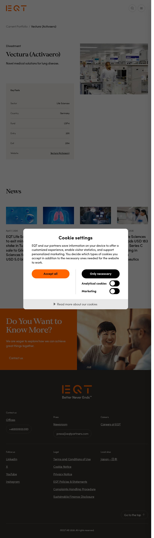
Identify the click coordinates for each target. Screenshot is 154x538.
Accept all (50, 273)
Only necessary (100, 273)
